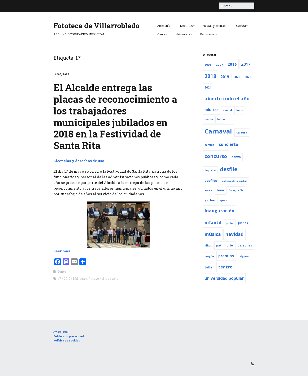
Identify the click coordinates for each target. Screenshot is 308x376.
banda (208, 119)
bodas (221, 119)
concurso (215, 156)
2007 (219, 64)
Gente (161, 34)
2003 (207, 65)
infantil (212, 222)
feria (220, 190)
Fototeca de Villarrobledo (96, 25)
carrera (241, 132)
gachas (210, 200)
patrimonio (224, 245)
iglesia (224, 200)
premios (226, 255)
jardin (230, 223)
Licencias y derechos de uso (78, 160)
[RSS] (252, 364)
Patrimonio (207, 34)
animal (227, 110)
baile (239, 110)
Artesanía (163, 26)
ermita (208, 190)
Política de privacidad (68, 336)
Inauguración (219, 211)
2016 (232, 64)
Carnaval (218, 131)
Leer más (61, 251)
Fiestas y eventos (214, 26)
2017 (245, 64)
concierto (228, 144)
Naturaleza (182, 34)
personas (244, 245)
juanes (243, 223)
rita (104, 279)
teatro (225, 267)
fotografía (235, 190)
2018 (210, 76)
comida (209, 144)
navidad (234, 234)
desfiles (210, 180)
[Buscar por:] (237, 6)
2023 (248, 77)
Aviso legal (61, 332)
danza (236, 157)
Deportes (186, 26)
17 (59, 279)
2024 (207, 87)
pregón (209, 256)
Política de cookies (66, 340)
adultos (211, 109)
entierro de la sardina (234, 181)
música (212, 234)
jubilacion (80, 279)
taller (209, 267)
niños (208, 245)
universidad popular (224, 278)
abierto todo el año (227, 98)
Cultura (241, 26)
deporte (210, 170)
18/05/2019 (61, 74)
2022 (236, 77)
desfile (228, 169)
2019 (67, 279)
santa (114, 279)
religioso (243, 256)
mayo (95, 279)
